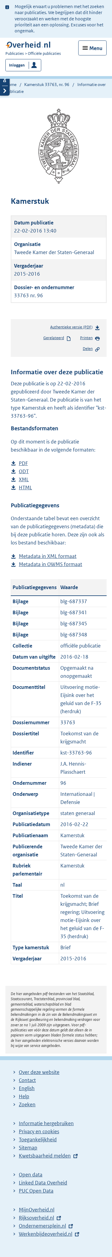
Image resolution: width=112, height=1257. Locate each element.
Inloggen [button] (17, 65)
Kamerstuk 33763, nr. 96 (46, 84)
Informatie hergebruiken (46, 1123)
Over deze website (39, 1072)
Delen (88, 348)
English (27, 1088)
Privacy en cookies (39, 1131)
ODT (24, 472)
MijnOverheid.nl (36, 1209)
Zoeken (27, 1104)
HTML (25, 488)
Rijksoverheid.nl (36, 1217)
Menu (95, 48)
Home (10, 84)
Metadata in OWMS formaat (50, 564)
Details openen (5, 81)
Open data (30, 1174)
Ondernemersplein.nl (42, 1226)
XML (24, 480)
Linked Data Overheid (43, 1182)
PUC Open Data (36, 1190)
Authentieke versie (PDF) (72, 329)
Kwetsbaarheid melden (45, 1155)
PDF (23, 463)
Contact (27, 1080)
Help (24, 1096)
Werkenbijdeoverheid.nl (45, 1234)
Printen (86, 337)
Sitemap (28, 1147)
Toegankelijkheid (38, 1139)
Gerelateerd (53, 337)
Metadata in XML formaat (47, 556)
